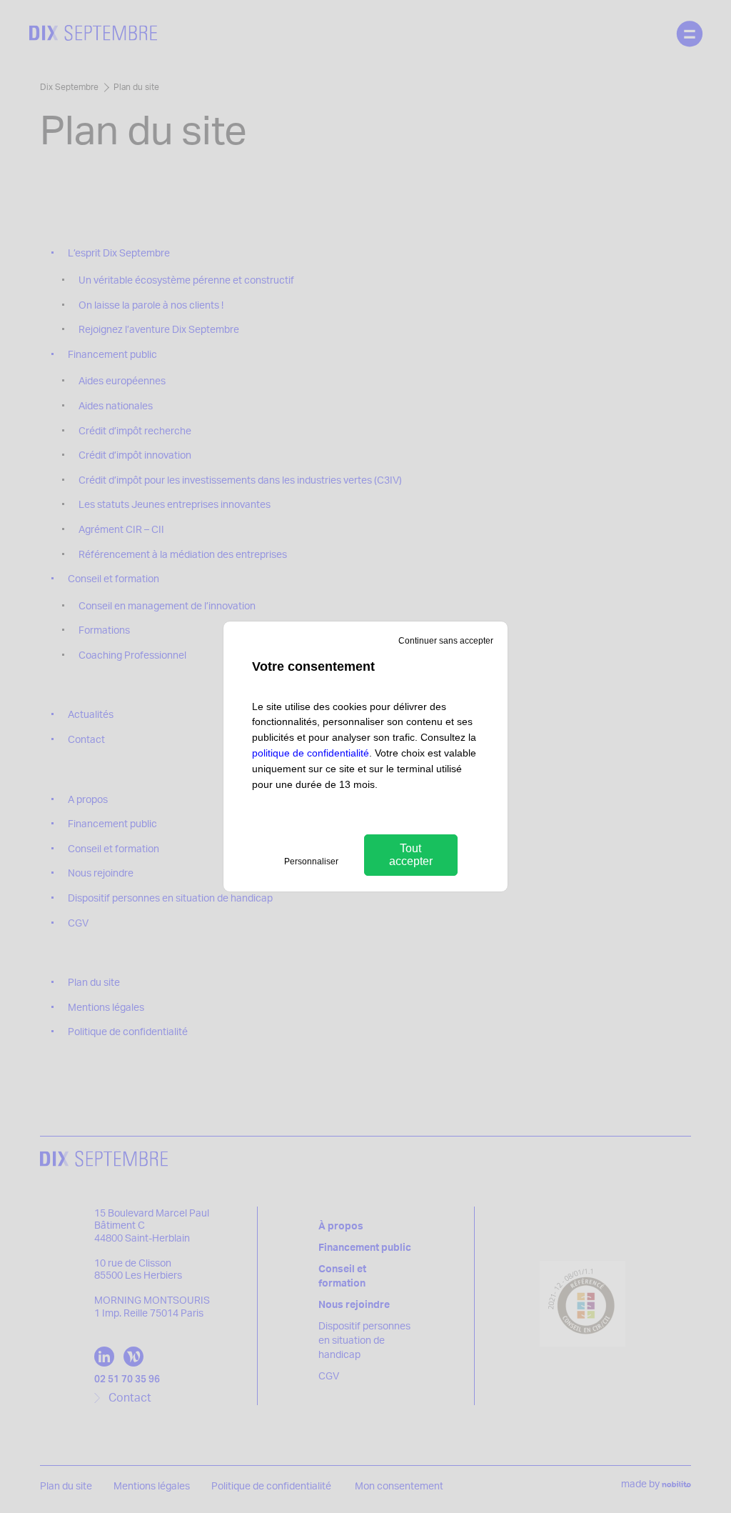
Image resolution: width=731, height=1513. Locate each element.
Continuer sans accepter (445, 641)
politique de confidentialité (310, 753)
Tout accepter (411, 854)
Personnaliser (311, 862)
